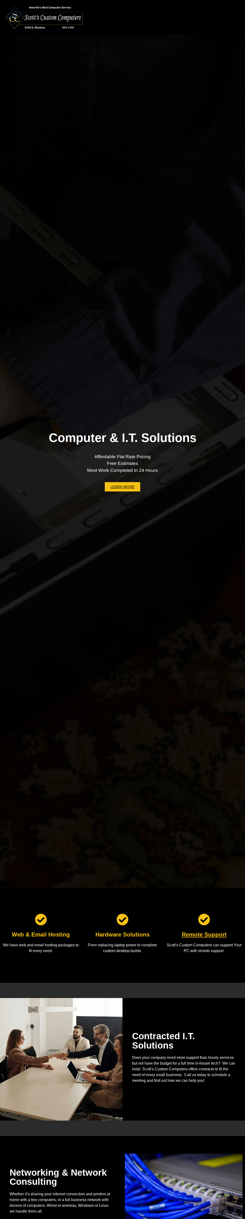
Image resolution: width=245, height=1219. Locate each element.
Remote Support (204, 934)
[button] (146, 17)
